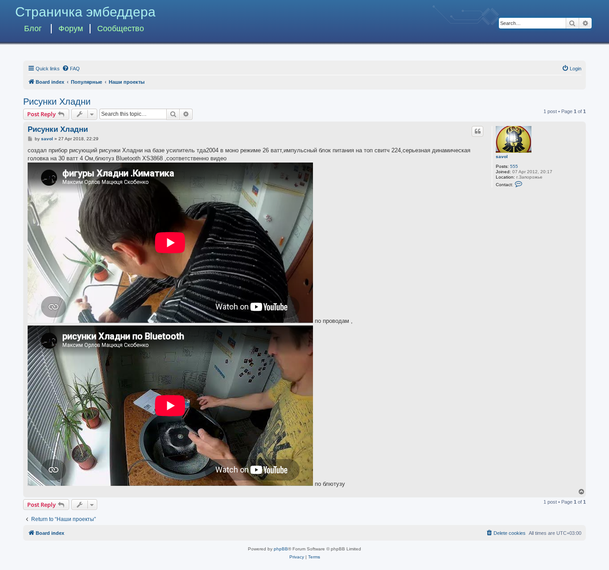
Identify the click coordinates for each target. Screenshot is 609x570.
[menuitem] (71, 68)
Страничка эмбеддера (85, 11)
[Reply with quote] (477, 131)
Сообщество (120, 28)
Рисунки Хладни (57, 101)
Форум (70, 28)
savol (502, 156)
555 (514, 166)
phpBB (281, 548)
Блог (33, 28)
